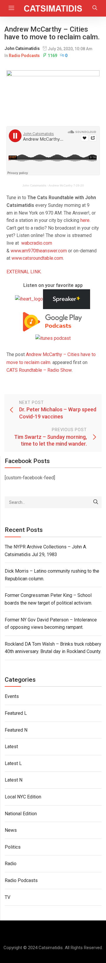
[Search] (96, 502)
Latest (11, 746)
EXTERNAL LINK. (24, 272)
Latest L (13, 763)
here (85, 220)
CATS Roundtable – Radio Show (39, 370)
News (11, 830)
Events (12, 696)
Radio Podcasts (24, 55)
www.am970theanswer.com (39, 251)
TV (7, 897)
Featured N (16, 730)
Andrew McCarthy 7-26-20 (66, 185)
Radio (10, 863)
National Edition (21, 813)
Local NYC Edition (23, 797)
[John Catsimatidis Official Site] (53, 8)
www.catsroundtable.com (37, 258)
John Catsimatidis (22, 48)
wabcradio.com (36, 243)
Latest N (13, 780)
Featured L (16, 713)
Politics (13, 847)
